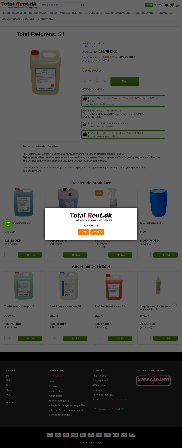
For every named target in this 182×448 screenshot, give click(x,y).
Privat (84, 232)
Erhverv (97, 232)
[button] (7, 224)
